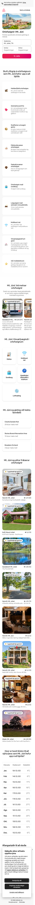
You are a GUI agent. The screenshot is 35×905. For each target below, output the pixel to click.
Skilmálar (22, 902)
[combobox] (17, 43)
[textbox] (9, 50)
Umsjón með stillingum (17, 892)
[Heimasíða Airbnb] (3, 10)
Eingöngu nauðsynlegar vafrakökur (16, 886)
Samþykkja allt (16, 880)
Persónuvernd (13, 902)
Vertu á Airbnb (25, 10)
